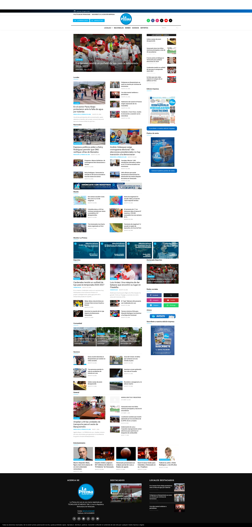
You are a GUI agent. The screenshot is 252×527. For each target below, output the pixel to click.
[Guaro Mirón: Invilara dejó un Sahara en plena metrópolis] (84, 336)
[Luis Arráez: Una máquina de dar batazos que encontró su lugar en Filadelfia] (126, 272)
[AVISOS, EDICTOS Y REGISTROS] (115, 399)
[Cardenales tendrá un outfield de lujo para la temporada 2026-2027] (107, 53)
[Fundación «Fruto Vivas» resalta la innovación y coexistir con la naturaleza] (115, 114)
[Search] (176, 27)
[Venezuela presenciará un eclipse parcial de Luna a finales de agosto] (126, 454)
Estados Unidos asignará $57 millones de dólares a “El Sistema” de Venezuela (104, 465)
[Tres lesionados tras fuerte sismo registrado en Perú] (79, 227)
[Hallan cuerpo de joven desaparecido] (171, 41)
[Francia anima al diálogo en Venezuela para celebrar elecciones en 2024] (171, 60)
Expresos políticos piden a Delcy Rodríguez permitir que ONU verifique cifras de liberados (88, 149)
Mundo (76, 192)
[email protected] (88, 511)
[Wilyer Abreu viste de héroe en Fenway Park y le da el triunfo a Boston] (78, 303)
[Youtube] (166, 20)
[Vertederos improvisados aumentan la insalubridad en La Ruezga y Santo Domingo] (107, 336)
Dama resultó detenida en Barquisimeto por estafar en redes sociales (96, 358)
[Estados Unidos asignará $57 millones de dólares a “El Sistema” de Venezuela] (104, 454)
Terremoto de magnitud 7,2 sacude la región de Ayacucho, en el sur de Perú (132, 226)
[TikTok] (88, 519)
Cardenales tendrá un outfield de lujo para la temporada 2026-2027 (156, 69)
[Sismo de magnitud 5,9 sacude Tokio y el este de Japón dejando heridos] (116, 200)
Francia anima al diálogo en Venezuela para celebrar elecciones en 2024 (155, 59)
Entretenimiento (79, 443)
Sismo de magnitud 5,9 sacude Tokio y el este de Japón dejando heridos (132, 198)
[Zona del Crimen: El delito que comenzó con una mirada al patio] (116, 360)
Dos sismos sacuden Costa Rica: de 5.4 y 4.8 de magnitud (96, 198)
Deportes (79, 59)
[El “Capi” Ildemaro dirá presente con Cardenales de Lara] (115, 303)
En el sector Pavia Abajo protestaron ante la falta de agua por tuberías (88, 109)
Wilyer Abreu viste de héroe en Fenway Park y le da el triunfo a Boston (94, 303)
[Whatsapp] (148, 20)
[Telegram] (83, 519)
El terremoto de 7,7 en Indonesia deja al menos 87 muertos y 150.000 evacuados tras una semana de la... (133, 213)
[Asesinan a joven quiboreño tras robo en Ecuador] (116, 373)
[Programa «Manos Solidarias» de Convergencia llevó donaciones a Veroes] (78, 162)
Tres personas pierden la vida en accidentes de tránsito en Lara (95, 371)
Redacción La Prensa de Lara (82, 114)
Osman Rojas (79, 69)
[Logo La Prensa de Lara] (126, 19)
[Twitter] (161, 20)
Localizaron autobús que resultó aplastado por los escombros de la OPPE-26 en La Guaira (131, 419)
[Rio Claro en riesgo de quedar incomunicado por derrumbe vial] (130, 336)
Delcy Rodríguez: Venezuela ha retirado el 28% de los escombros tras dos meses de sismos (95, 174)
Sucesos (76, 352)
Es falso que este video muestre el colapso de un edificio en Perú (154, 78)
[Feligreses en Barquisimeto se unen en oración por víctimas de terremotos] (115, 84)
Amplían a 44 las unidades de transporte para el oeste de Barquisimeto (86, 424)
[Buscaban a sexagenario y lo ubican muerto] (116, 385)
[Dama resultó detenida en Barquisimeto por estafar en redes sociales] (79, 360)
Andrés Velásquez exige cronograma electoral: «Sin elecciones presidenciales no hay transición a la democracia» (125, 151)
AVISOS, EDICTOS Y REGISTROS (131, 397)
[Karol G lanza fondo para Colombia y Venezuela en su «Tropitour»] (147, 454)
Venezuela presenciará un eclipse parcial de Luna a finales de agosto (125, 465)
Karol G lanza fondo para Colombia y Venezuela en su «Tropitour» (147, 465)
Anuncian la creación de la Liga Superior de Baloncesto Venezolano (94, 313)
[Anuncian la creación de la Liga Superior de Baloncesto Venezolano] (78, 313)
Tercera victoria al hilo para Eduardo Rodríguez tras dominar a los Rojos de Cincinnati (131, 313)
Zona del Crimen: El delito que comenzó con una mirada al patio (132, 358)
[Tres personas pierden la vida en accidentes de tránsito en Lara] (79, 373)
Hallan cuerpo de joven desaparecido (154, 40)
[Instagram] (157, 20)
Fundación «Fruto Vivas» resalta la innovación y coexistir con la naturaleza (131, 114)
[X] (171, 295)
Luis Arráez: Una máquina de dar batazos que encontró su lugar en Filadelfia (125, 284)
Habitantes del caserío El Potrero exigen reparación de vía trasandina (131, 103)
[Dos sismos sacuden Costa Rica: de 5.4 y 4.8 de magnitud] (79, 200)
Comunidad (77, 323)
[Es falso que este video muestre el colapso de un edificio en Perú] (171, 79)
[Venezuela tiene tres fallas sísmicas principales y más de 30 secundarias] (171, 50)
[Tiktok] (170, 20)
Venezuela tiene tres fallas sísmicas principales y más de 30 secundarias (156, 50)
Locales (76, 77)
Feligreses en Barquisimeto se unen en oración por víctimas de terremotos (131, 84)
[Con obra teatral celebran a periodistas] (115, 95)
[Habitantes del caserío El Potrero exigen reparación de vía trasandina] (115, 104)
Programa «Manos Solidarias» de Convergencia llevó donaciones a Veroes (95, 162)
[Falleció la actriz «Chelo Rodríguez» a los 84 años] (169, 454)
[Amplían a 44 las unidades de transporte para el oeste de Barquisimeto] (89, 407)
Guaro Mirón (78, 336)
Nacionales (77, 125)
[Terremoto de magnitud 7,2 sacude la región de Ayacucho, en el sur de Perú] (116, 227)
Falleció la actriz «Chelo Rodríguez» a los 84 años (168, 464)
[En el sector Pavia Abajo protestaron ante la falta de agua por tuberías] (89, 92)
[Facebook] (153, 20)
